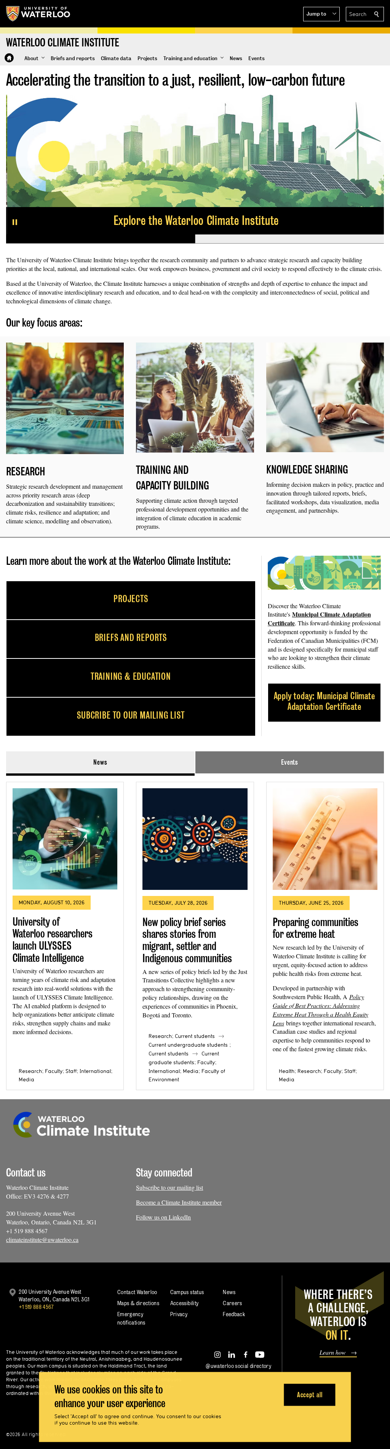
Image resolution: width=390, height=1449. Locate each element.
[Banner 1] (100, 239)
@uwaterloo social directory (238, 1366)
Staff (71, 1071)
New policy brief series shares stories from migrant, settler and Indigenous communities (187, 940)
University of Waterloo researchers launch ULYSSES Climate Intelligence (53, 939)
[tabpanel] (195, 933)
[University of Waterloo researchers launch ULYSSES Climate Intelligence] (65, 839)
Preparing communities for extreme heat (315, 928)
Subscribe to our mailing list (169, 1187)
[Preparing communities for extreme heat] (325, 839)
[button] (321, 14)
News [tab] (100, 762)
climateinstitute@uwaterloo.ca (42, 1239)
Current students (195, 1036)
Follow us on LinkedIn (163, 1217)
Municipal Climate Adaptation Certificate (319, 618)
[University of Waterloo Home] (38, 13)
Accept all (310, 1394)
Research (30, 1071)
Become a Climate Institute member (179, 1202)
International (95, 1071)
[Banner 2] (289, 239)
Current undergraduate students (188, 1045)
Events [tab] (289, 762)
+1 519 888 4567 (36, 1307)
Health (286, 1071)
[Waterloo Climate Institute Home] (9, 57)
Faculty (53, 1071)
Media (26, 1079)
